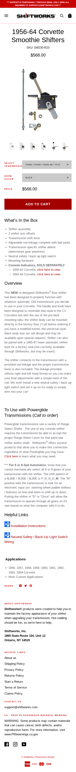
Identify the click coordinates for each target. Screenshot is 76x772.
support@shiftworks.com (20, 707)
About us (10, 658)
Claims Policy (13, 693)
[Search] (61, 15)
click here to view (48, 269)
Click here (11, 456)
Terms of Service (15, 687)
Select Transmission (13, 164)
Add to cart (37, 204)
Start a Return (13, 681)
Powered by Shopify (44, 757)
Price (8, 189)
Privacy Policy (14, 669)
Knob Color (9, 177)
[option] (38, 100)
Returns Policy (14, 675)
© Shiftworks (28, 757)
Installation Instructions (28, 526)
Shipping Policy (14, 663)
